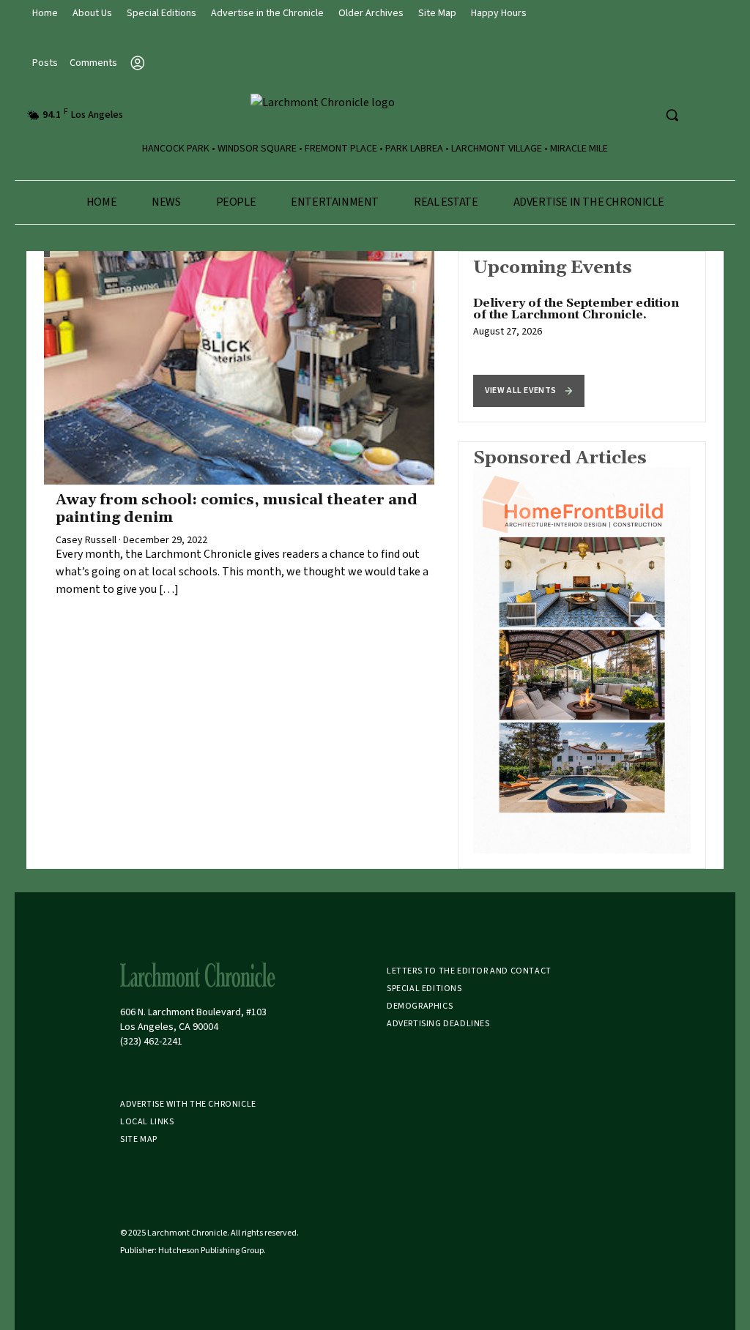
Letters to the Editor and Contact (469, 971)
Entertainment (335, 202)
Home (45, 13)
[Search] (671, 115)
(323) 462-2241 (151, 1041)
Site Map (437, 13)
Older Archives (371, 13)
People (236, 202)
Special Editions (161, 13)
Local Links (147, 1122)
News (166, 202)
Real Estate (446, 202)
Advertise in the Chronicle (267, 13)
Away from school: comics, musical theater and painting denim (236, 508)
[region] (582, 336)
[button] (528, 391)
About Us (92, 13)
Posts (45, 63)
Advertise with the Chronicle (188, 1104)
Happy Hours (499, 13)
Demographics (420, 1006)
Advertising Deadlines (438, 1023)
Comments (93, 63)
